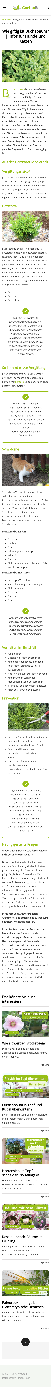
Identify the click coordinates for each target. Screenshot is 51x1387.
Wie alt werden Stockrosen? (23, 1043)
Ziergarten (12, 1033)
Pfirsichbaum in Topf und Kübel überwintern (22, 1106)
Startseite (6, 19)
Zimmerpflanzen (29, 1292)
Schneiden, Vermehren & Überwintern (24, 1091)
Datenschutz (9, 1377)
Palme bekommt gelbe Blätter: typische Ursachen (23, 1304)
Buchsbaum (19, 89)
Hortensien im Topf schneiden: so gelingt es (20, 1172)
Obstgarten (12, 1226)
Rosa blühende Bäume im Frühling (22, 1238)
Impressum (24, 1377)
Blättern (19, 381)
